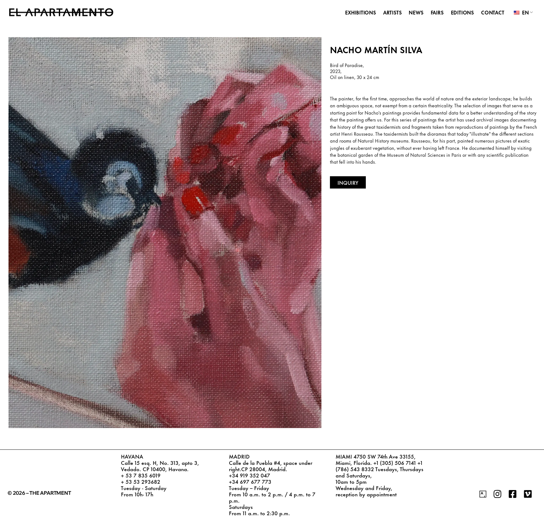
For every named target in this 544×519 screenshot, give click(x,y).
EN (524, 12)
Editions (462, 12)
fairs (437, 12)
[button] (348, 182)
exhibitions (360, 12)
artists (392, 12)
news (416, 12)
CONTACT (492, 12)
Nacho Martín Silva (376, 49)
